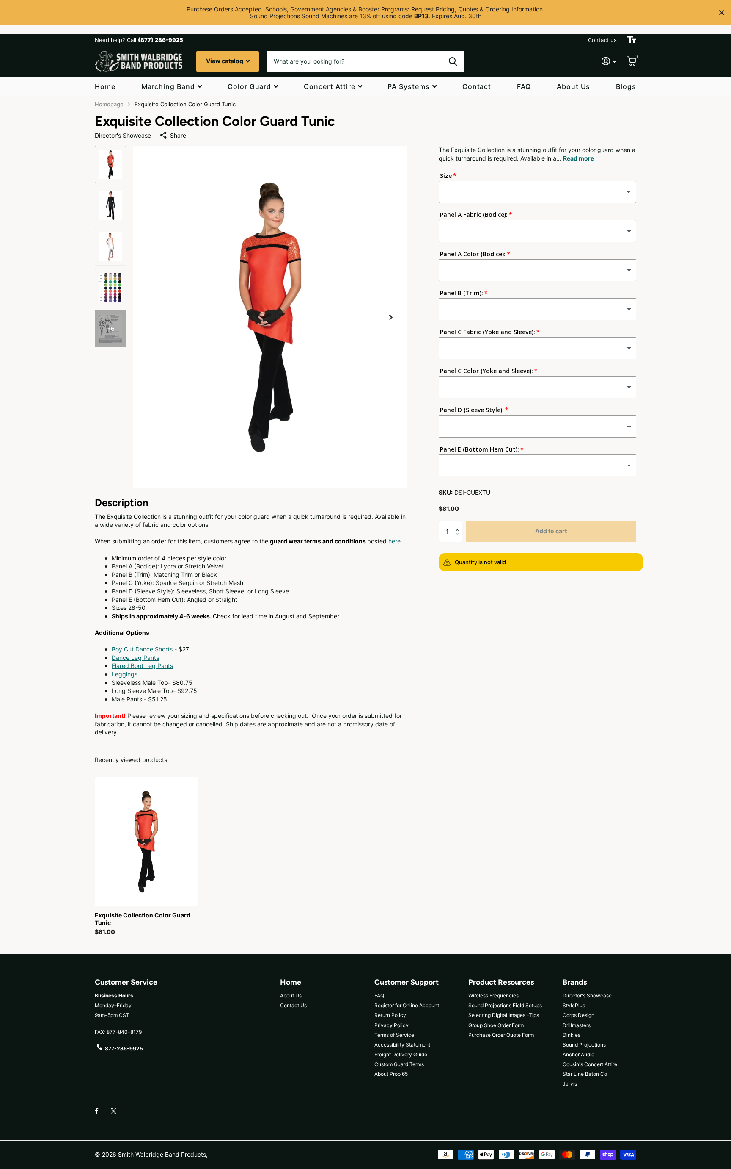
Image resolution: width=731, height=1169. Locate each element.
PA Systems (408, 86)
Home (105, 86)
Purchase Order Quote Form (501, 1035)
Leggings (124, 674)
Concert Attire (329, 86)
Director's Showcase (587, 995)
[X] (113, 1111)
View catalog (225, 60)
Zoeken (452, 61)
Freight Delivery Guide (400, 1054)
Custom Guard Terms (399, 1064)
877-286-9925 (124, 1048)
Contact (477, 86)
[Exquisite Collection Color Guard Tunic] (146, 841)
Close (721, 12)
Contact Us (293, 1005)
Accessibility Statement (402, 1045)
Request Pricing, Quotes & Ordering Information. (477, 9)
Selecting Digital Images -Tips (503, 1015)
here (394, 541)
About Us (574, 86)
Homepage (109, 104)
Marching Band (168, 86)
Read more (578, 158)
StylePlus (574, 1005)
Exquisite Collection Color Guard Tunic (142, 918)
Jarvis (570, 1083)
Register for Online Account (406, 1005)
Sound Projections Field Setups (505, 1005)
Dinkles (571, 1035)
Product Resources (501, 982)
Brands (575, 982)
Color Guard (250, 86)
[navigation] (110, 164)
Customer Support (406, 982)
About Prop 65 (391, 1074)
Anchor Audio (578, 1054)
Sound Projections (584, 1045)
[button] (391, 317)
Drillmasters (577, 1025)
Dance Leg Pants (135, 657)
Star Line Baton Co (585, 1074)
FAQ (524, 86)
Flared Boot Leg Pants (142, 665)
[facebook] (96, 1111)
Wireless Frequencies (493, 995)
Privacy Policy (391, 1025)
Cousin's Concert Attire (590, 1064)
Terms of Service (394, 1035)
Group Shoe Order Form (496, 1025)
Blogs (626, 86)
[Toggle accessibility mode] (631, 40)
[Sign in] (609, 61)
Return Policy (390, 1015)
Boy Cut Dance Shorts (142, 649)
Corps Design (578, 1015)
